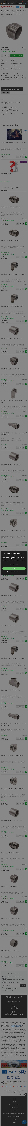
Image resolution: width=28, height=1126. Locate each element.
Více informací (5, 561)
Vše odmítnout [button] (14, 564)
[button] (14, 572)
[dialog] (14, 563)
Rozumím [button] (14, 568)
